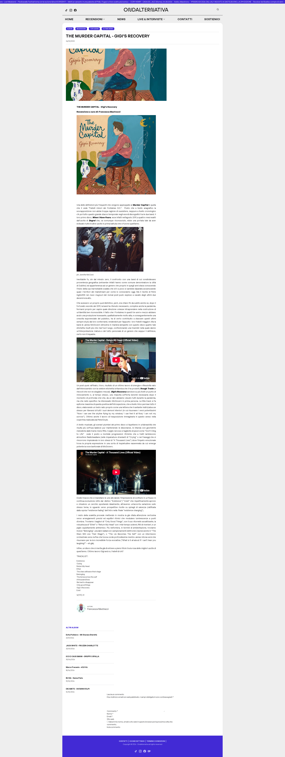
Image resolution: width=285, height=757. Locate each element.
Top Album (94, 29)
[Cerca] (218, 9)
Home (69, 19)
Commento (112, 711)
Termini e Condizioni (156, 741)
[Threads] (66, 10)
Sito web (110, 719)
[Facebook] (75, 10)
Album (69, 29)
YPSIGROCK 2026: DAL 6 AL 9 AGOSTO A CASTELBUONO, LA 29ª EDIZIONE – (222, 2)
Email (110, 716)
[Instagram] (70, 10)
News (121, 19)
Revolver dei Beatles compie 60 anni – (269, 2)
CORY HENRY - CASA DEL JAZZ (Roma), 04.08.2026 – (152, 2)
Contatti (185, 19)
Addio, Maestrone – (182, 2)
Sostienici (212, 19)
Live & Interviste (150, 19)
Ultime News (108, 29)
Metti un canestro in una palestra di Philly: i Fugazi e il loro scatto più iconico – (99, 2)
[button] (95, 19)
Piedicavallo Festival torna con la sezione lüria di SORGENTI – (43, 2)
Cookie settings (137, 741)
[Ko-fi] (149, 751)
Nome (110, 714)
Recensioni (94, 19)
